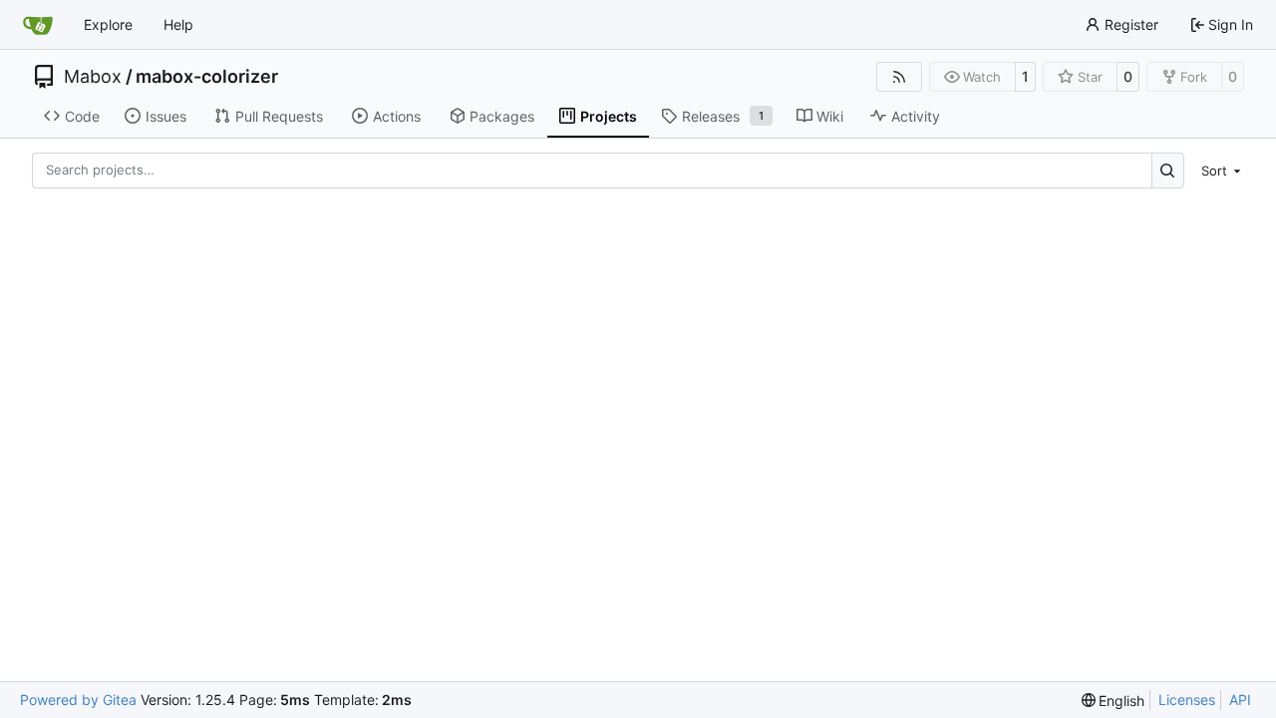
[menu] (1218, 170)
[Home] (38, 25)
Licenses (1186, 699)
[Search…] (1167, 170)
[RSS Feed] (899, 77)
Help (178, 24)
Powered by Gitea (78, 699)
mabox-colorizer (207, 77)
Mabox (93, 77)
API (1240, 699)
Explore (108, 24)
